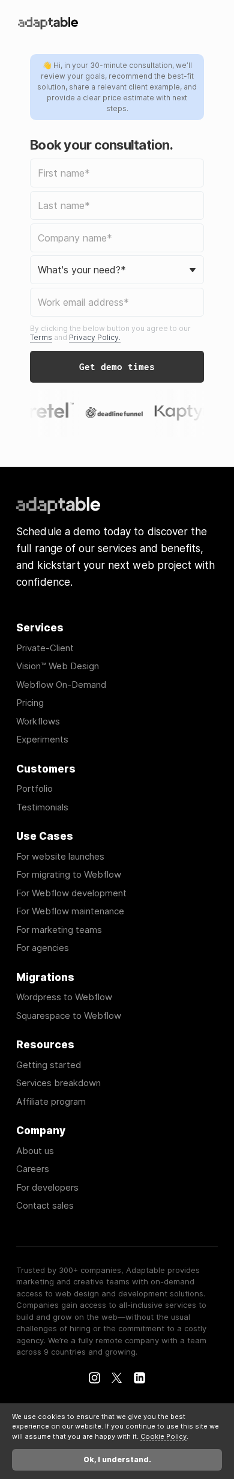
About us (35, 1151)
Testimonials (42, 808)
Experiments (42, 740)
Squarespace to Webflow (68, 1016)
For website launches (60, 857)
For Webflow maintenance (70, 912)
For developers (47, 1188)
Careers (32, 1169)
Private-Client (45, 648)
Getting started (48, 1065)
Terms (41, 337)
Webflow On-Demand (61, 685)
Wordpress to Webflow (64, 997)
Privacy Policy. (95, 337)
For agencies (42, 948)
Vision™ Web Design (57, 666)
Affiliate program (51, 1102)
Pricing (30, 703)
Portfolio (34, 789)
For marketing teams (59, 930)
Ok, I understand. (117, 1459)
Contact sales (45, 1206)
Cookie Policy (163, 1436)
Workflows (38, 722)
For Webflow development (71, 893)
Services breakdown (58, 1083)
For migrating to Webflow (68, 875)
